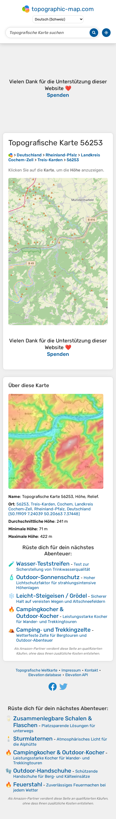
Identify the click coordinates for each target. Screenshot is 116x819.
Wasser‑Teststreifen (43, 563)
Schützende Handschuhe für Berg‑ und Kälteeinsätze (55, 774)
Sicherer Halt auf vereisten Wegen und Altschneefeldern (61, 599)
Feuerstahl (27, 784)
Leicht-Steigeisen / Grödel (51, 595)
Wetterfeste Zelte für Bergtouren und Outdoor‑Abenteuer (51, 638)
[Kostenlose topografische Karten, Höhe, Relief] (10, 155)
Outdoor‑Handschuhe (42, 770)
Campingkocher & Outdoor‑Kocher (40, 612)
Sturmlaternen (33, 738)
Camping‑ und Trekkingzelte (53, 629)
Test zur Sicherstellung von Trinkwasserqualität (53, 567)
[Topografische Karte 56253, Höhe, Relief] (55, 441)
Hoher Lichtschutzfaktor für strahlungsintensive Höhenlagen (56, 582)
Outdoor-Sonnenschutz (48, 577)
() (50, 509)
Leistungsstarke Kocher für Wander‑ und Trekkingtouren (61, 619)
